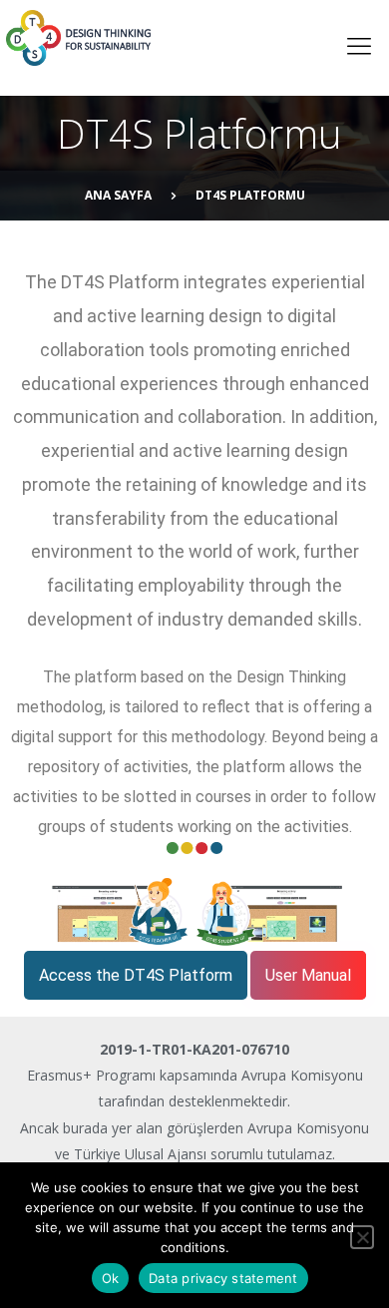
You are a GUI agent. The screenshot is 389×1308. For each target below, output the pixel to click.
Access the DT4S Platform (135, 975)
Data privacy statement (223, 1278)
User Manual (308, 975)
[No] (362, 1237)
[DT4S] (159, 38)
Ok (111, 1278)
